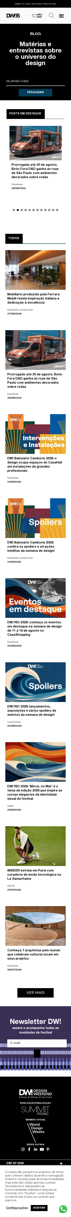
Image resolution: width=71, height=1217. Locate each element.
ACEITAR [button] (39, 1208)
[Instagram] (23, 1149)
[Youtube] (41, 1149)
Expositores (12, 310)
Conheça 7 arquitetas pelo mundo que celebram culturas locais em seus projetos (33, 955)
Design (10, 806)
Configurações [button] (17, 1208)
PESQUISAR (35, 92)
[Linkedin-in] (35, 1149)
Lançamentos (26, 310)
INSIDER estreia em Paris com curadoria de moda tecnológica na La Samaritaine (35, 169)
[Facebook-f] (29, 1149)
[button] (61, 15)
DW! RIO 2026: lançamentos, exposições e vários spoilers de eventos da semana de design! (31, 711)
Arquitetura (12, 966)
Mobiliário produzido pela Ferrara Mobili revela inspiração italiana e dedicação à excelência (33, 299)
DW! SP (15, 180)
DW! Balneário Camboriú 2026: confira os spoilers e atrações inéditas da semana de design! (31, 547)
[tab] (35, 1163)
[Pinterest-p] (48, 1149)
